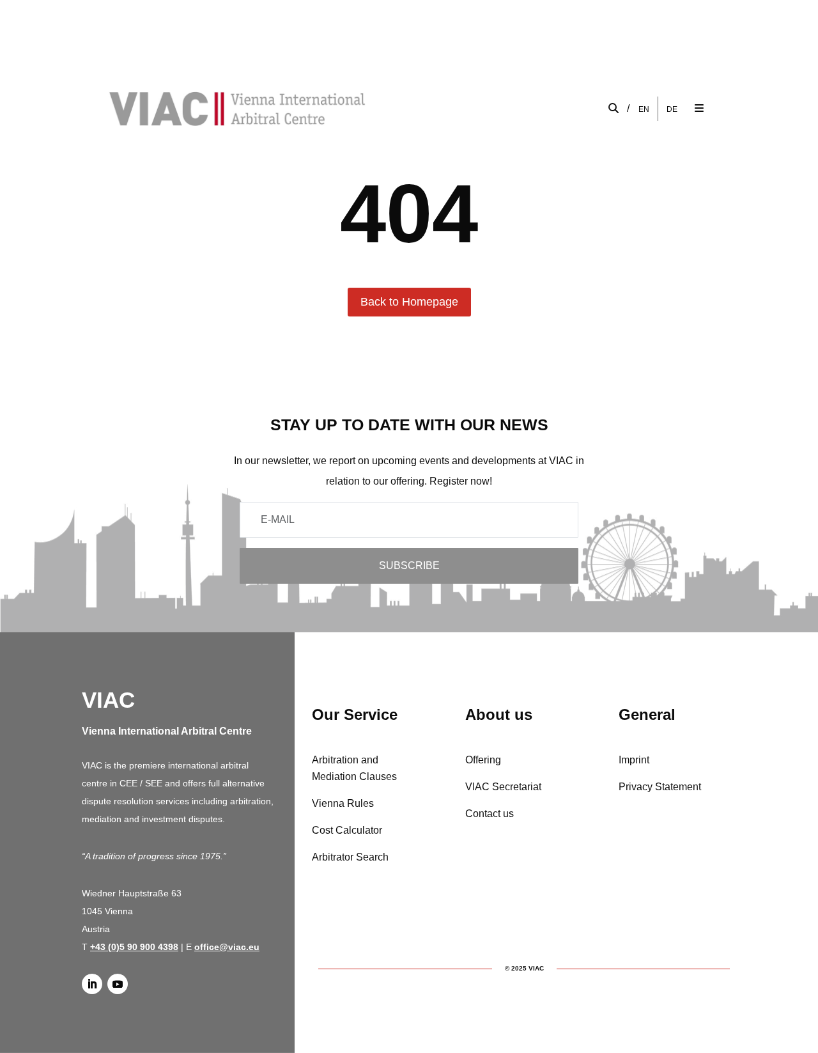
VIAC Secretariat (503, 786)
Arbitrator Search (350, 857)
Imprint (634, 759)
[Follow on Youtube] (117, 984)
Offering (483, 759)
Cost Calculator (347, 830)
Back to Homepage (409, 301)
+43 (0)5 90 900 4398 (134, 947)
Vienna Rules (343, 803)
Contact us (489, 813)
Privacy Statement (660, 786)
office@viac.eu (226, 947)
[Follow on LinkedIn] (92, 984)
